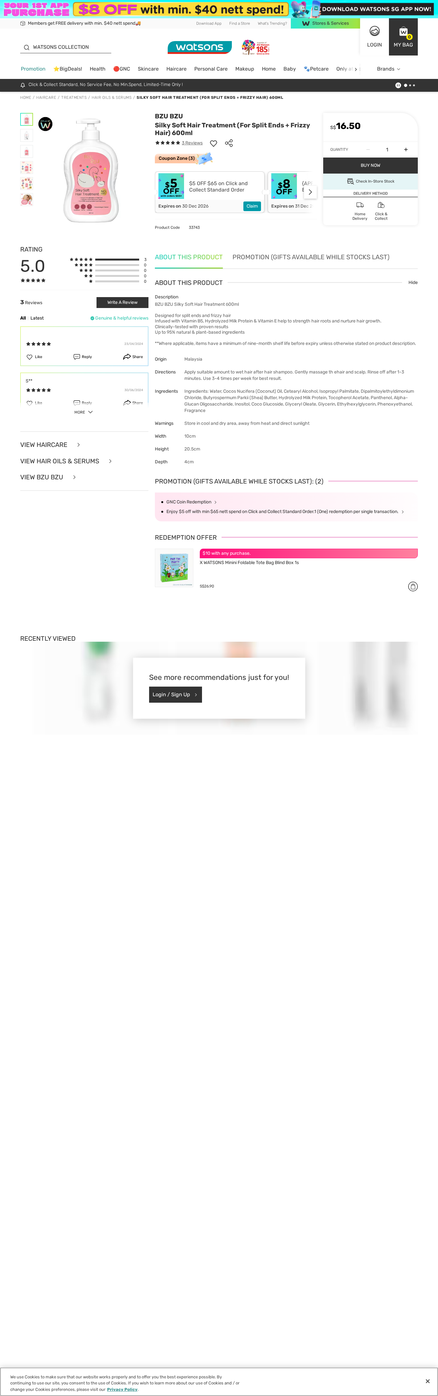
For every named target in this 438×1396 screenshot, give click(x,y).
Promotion (33, 69)
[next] (356, 69)
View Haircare (44, 444)
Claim (252, 206)
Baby (289, 69)
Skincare (148, 69)
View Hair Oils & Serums (60, 461)
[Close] (428, 1381)
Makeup (244, 69)
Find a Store (239, 23)
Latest (37, 318)
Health (97, 69)
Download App (209, 23)
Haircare (176, 69)
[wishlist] (213, 143)
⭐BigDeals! (67, 69)
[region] (219, 1381)
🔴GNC (121, 69)
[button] (403, 37)
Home (269, 69)
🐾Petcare (316, 69)
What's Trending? (272, 23)
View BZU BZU (42, 477)
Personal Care (211, 69)
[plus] (406, 150)
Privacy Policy (122, 1389)
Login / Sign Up (171, 694)
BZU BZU (169, 116)
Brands (385, 69)
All (23, 318)
